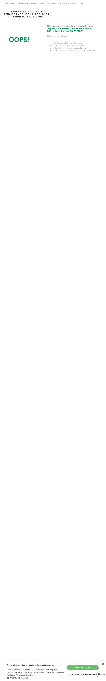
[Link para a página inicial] (6, 3)
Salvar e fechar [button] (83, 667)
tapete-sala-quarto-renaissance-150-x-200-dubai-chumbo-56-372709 (47, 3)
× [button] (103, 664)
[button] (36, 677)
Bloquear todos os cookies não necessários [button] (84, 674)
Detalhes (29, 675)
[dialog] (53, 671)
